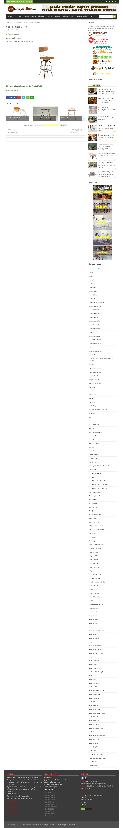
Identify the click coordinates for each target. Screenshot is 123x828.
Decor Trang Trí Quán (95, 372)
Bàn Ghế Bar (92, 287)
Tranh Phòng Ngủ (94, 720)
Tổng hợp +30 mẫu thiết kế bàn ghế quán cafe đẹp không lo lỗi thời (106, 101)
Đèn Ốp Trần (92, 394)
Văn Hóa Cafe (93, 765)
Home (10, 16)
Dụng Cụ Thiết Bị (94, 379)
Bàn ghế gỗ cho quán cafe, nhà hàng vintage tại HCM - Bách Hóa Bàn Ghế (106, 91)
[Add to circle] (109, 1)
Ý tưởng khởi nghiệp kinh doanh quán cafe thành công (106, 137)
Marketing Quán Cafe (95, 496)
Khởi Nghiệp (92, 469)
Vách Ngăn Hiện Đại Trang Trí (98, 758)
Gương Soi (92, 451)
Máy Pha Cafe (93, 499)
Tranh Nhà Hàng (94, 698)
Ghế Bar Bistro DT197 (76, 132)
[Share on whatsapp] (32, 97)
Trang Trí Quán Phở (95, 649)
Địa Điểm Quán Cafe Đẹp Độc (98, 409)
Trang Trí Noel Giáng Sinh (96, 630)
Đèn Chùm (92, 387)
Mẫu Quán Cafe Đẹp (95, 514)
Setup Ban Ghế (93, 552)
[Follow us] (112, 1)
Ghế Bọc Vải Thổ (94, 424)
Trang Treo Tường (94, 612)
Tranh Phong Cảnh (94, 709)
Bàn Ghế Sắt (92, 332)
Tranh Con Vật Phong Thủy (97, 672)
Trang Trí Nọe (93, 623)
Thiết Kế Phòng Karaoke (96, 597)
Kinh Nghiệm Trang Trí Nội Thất (98, 484)
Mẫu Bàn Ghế (93, 507)
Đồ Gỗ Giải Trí (93, 413)
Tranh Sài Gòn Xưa (94, 724)
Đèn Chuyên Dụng (94, 391)
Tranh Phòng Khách (95, 717)
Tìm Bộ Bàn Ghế (94, 608)
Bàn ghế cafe (93, 291)
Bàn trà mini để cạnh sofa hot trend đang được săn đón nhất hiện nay (106, 174)
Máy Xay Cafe (93, 503)
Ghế (90, 417)
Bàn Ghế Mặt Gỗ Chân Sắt (97, 302)
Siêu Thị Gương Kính (95, 574)
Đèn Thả (91, 398)
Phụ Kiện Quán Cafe (95, 548)
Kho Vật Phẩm (93, 462)
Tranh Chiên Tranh (94, 668)
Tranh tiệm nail (93, 732)
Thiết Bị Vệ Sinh (93, 589)
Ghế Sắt (91, 439)
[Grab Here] (91, 16)
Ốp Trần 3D (92, 537)
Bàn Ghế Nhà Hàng (95, 310)
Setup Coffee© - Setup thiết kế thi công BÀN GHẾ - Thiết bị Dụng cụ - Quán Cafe (48, 825)
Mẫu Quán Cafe (93, 511)
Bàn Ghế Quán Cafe (95, 325)
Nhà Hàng (92, 533)
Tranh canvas (93, 664)
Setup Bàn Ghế (93, 556)
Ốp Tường (92, 541)
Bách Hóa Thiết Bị (94, 269)
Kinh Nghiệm (92, 477)
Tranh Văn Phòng (94, 743)
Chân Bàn (92, 364)
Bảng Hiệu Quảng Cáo (95, 351)
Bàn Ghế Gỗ (92, 299)
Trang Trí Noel (93, 627)
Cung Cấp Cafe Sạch (95, 368)
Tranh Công (92, 679)
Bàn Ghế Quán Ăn (94, 321)
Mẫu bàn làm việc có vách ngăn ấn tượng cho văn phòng (106, 128)
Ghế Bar (91, 421)
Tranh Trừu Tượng (94, 739)
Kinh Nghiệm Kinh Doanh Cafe (98, 481)
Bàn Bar (91, 276)
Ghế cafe (91, 428)
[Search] (114, 16)
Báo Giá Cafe (93, 355)
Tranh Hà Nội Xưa (94, 687)
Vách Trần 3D (93, 762)
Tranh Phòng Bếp (94, 705)
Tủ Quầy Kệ (92, 750)
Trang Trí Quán (93, 634)
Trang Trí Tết (93, 657)
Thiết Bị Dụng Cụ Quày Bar (97, 582)
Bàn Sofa (91, 347)
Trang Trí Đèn (93, 615)
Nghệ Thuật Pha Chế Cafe (97, 526)
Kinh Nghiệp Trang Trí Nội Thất (98, 488)
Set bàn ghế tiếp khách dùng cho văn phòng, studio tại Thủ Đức (105, 147)
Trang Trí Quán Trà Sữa (96, 653)
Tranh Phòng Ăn (93, 702)
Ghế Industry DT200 (14, 132)
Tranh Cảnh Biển (94, 660)
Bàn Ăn (91, 272)
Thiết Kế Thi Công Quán (96, 604)
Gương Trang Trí (94, 454)
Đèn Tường (92, 406)
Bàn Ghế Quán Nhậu (95, 328)
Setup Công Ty (93, 559)
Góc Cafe (91, 447)
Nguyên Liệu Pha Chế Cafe (97, 529)
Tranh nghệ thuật (94, 694)
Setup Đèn (92, 571)
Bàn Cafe (91, 280)
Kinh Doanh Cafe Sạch (95, 473)
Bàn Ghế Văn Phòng (95, 343)
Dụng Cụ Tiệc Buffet (95, 383)
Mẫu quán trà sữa (94, 522)
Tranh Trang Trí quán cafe (97, 735)
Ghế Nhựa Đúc (93, 436)
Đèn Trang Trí (93, 402)
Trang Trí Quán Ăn (94, 638)
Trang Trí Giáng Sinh (95, 619)
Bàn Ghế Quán (93, 317)
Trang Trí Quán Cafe (95, 642)
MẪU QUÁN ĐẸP (94, 518)
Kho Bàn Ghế (93, 458)
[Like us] (106, 1)
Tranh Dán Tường (94, 683)
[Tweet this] (23, 97)
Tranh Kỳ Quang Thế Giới (96, 690)
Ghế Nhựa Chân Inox (95, 432)
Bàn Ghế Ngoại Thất (95, 306)
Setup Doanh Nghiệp (95, 567)
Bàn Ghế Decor (93, 295)
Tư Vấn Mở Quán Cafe (96, 754)
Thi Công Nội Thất (94, 578)
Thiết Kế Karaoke (94, 593)
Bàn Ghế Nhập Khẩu (95, 313)
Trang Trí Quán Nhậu (95, 645)
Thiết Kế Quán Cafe (95, 601)
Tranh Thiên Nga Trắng (96, 728)
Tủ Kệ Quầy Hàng (94, 747)
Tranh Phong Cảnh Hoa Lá (97, 713)
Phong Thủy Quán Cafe (96, 544)
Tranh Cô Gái (93, 675)
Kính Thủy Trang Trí (95, 492)
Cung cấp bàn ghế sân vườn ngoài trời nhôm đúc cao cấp (106, 165)
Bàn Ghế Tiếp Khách (95, 340)
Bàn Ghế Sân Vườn (95, 336)
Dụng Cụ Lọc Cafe (94, 376)
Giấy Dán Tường (94, 443)
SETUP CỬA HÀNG (95, 563)
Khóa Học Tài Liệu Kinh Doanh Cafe (100, 466)
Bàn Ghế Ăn (92, 284)
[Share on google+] (19, 97)
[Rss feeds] (115, 1)
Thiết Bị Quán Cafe (94, 586)
